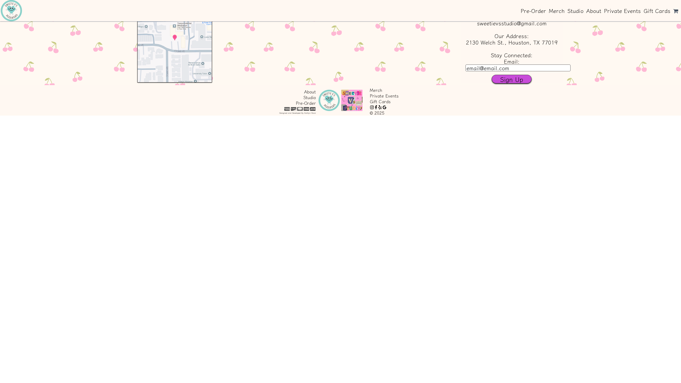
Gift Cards (657, 10)
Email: (512, 61)
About (593, 10)
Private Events (622, 10)
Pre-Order (533, 10)
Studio (575, 10)
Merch (557, 10)
